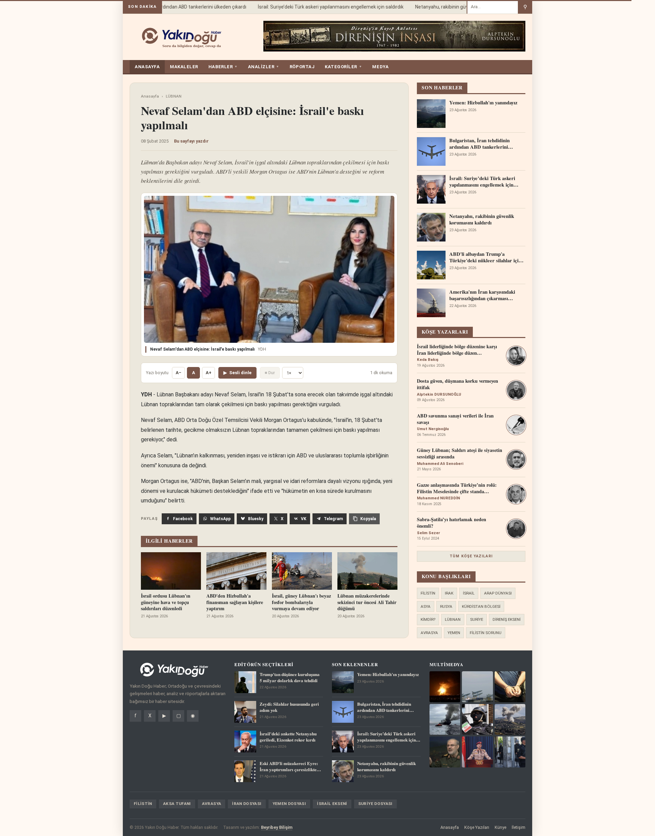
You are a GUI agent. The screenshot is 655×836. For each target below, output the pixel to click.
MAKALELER (184, 66)
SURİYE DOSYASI (375, 803)
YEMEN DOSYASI (289, 803)
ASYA (426, 606)
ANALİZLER (263, 66)
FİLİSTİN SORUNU (485, 632)
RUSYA (446, 606)
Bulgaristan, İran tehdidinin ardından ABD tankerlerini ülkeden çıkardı (163, 7)
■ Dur (270, 372)
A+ (209, 372)
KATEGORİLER (343, 66)
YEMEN (454, 632)
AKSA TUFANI (177, 803)
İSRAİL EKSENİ (332, 803)
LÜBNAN (173, 96)
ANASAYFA (147, 66)
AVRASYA (429, 632)
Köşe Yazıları (476, 827)
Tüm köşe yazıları (471, 556)
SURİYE (476, 619)
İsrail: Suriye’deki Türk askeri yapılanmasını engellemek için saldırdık (321, 7)
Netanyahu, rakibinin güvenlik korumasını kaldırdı (458, 7)
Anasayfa (150, 96)
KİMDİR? (428, 619)
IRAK (449, 593)
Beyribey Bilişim (276, 827)
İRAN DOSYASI (246, 803)
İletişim (518, 827)
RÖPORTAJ (302, 66)
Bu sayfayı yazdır (191, 141)
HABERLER (223, 66)
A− (178, 372)
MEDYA (380, 66)
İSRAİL (469, 593)
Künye (500, 827)
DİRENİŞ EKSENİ (507, 619)
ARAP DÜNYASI (498, 593)
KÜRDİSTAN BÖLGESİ (481, 606)
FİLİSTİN (428, 593)
